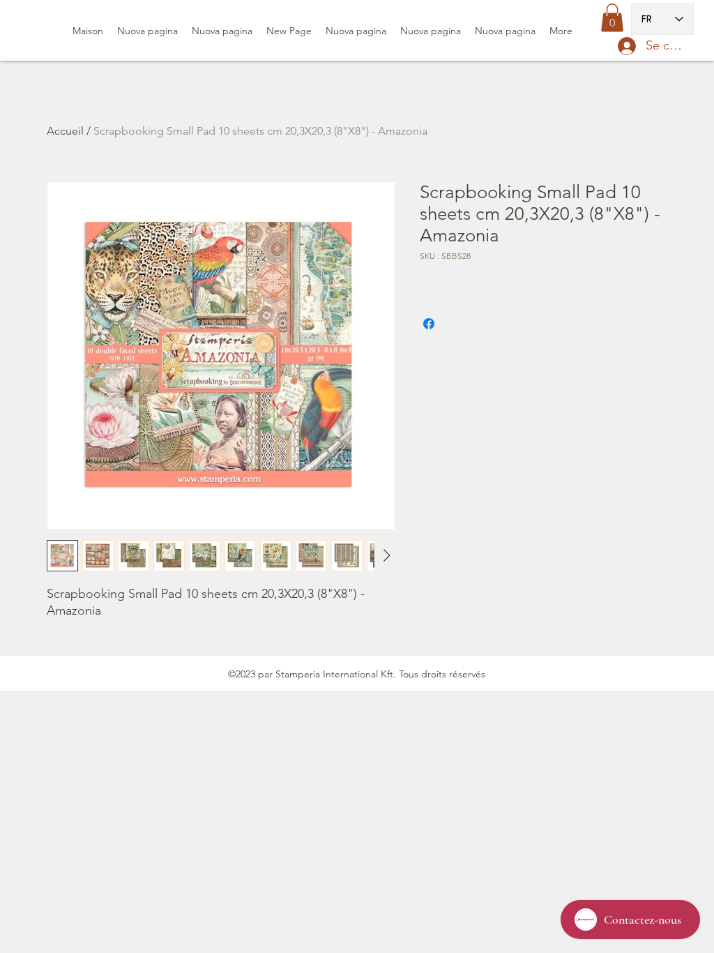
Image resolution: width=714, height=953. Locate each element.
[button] (612, 17)
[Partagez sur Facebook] (428, 323)
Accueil (65, 130)
